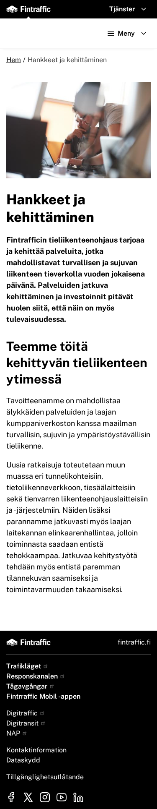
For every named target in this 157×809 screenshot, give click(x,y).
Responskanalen (32, 676)
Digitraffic (22, 713)
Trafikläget (24, 666)
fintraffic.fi (134, 642)
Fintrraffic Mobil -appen (43, 696)
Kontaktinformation (36, 750)
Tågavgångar (27, 686)
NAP (14, 733)
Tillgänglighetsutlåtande (45, 777)
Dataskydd (23, 760)
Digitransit (23, 723)
